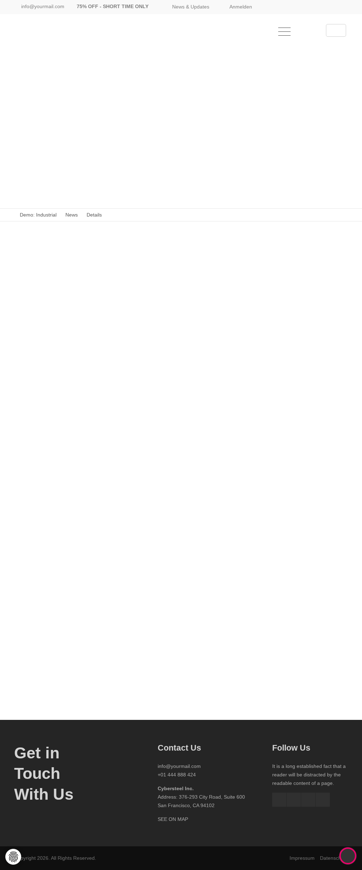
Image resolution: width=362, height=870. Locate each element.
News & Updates (190, 7)
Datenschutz (334, 858)
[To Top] (348, 856)
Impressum (302, 858)
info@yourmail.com (42, 6)
